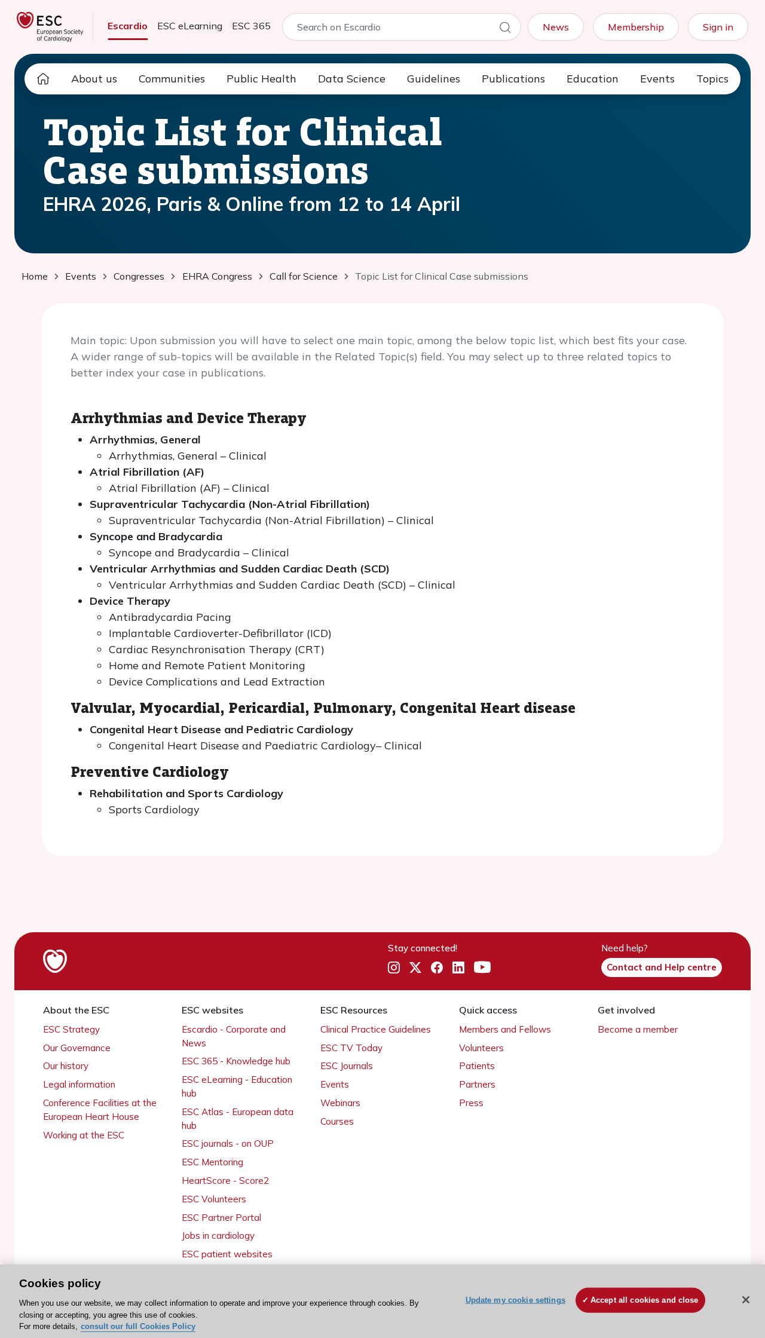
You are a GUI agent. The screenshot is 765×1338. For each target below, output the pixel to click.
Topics (712, 78)
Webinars (340, 1103)
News (556, 27)
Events (657, 78)
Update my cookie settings (515, 1300)
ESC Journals (346, 1065)
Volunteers (481, 1048)
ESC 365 (251, 26)
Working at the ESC (83, 1135)
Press (471, 1103)
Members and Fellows (505, 1029)
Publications (513, 78)
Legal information (79, 1084)
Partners (477, 1084)
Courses (337, 1121)
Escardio (128, 26)
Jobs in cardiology (218, 1235)
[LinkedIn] (458, 968)
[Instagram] (394, 968)
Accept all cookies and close (644, 1300)
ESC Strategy (71, 1029)
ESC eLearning (189, 26)
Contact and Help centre (662, 967)
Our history (65, 1065)
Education (593, 78)
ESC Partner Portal (221, 1217)
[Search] (505, 29)
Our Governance (77, 1048)
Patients (477, 1065)
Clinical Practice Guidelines (375, 1029)
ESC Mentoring (212, 1162)
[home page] (43, 79)
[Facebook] (437, 968)
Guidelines (433, 78)
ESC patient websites (227, 1254)
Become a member (638, 1029)
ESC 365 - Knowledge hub (236, 1061)
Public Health (261, 78)
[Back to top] (727, 1252)
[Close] (746, 1300)
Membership (636, 27)
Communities (172, 78)
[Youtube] (482, 968)
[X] (415, 968)
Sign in (718, 27)
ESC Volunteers (214, 1199)
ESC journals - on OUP (228, 1143)
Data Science (351, 78)
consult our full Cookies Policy (138, 1325)
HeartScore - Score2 (225, 1180)
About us (94, 78)
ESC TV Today (351, 1048)
